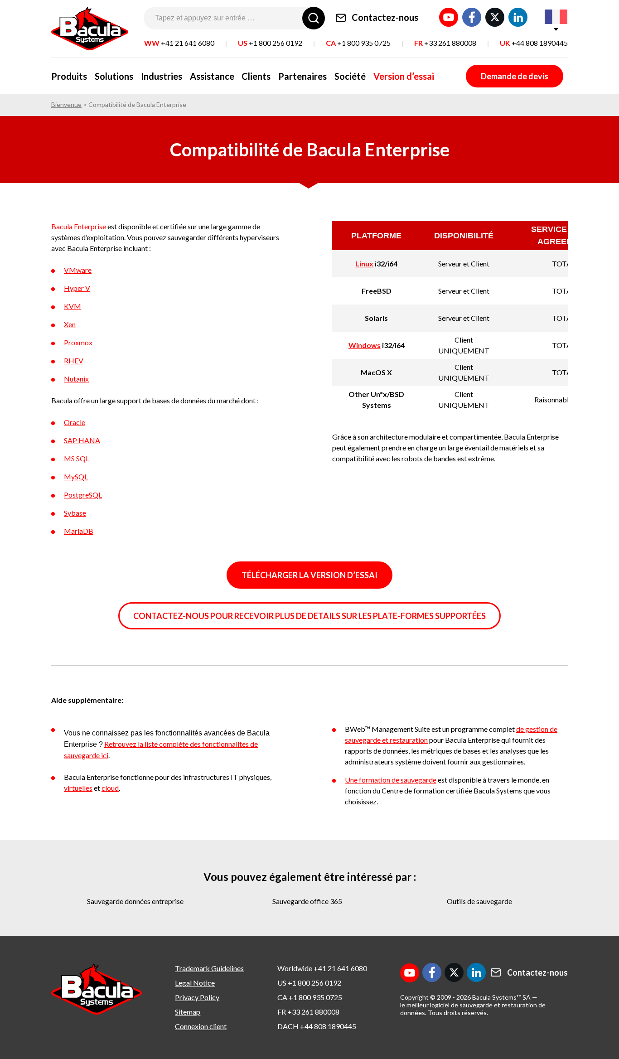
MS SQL (76, 458)
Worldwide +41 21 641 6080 (322, 968)
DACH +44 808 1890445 (316, 1026)
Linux (364, 263)
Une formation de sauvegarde (390, 779)
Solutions (114, 76)
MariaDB (78, 531)
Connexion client (201, 1026)
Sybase (75, 512)
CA (358, 43)
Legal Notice (195, 982)
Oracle (74, 422)
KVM (72, 306)
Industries (161, 76)
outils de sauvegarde (479, 901)
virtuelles (78, 787)
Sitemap (187, 1011)
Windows (364, 345)
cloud (110, 787)
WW (179, 43)
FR (445, 43)
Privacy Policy (197, 997)
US (270, 43)
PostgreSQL (83, 494)
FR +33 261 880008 (308, 1011)
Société (350, 76)
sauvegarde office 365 (307, 901)
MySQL (76, 476)
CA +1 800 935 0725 (309, 997)
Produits (69, 76)
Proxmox (78, 342)
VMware (78, 270)
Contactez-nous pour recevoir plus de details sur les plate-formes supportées (309, 616)
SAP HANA (82, 440)
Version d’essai (403, 76)
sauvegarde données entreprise (135, 901)
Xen (70, 324)
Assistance (212, 76)
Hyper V (77, 288)
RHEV (73, 360)
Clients (256, 76)
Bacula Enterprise (78, 226)
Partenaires (302, 76)
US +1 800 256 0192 (309, 982)
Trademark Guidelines (209, 968)
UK (534, 43)
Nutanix (76, 378)
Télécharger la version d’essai (309, 575)
